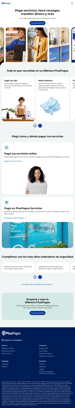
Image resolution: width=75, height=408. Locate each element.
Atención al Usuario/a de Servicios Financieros (47, 372)
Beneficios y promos (8, 351)
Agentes (4, 366)
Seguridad (42, 366)
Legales (41, 369)
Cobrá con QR (43, 348)
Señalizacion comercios (46, 356)
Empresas (5, 364)
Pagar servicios (7, 353)
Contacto (42, 364)
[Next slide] (40, 126)
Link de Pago (43, 351)
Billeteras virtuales (8, 348)
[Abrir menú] (72, 3)
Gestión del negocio (45, 353)
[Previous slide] (35, 126)
